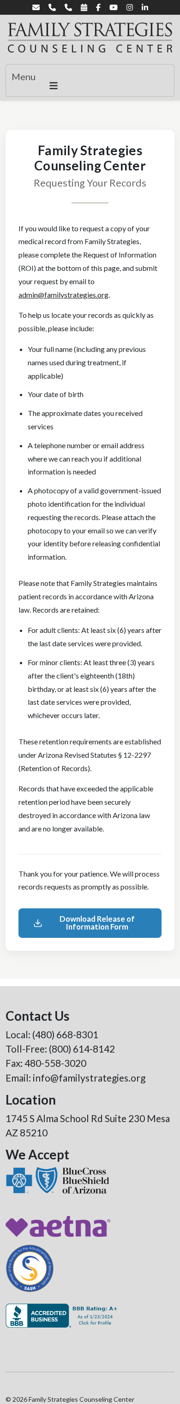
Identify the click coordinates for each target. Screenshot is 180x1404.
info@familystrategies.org (89, 1077)
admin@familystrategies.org (63, 294)
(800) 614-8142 (82, 1048)
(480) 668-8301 (65, 1034)
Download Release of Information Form (97, 922)
